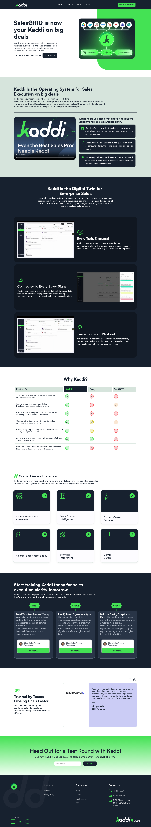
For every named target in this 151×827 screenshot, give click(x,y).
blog (79, 5)
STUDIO (71, 5)
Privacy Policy (48, 795)
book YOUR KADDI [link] (126, 5)
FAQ (77, 803)
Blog (78, 790)
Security (46, 790)
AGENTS (61, 5)
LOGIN (87, 5)
